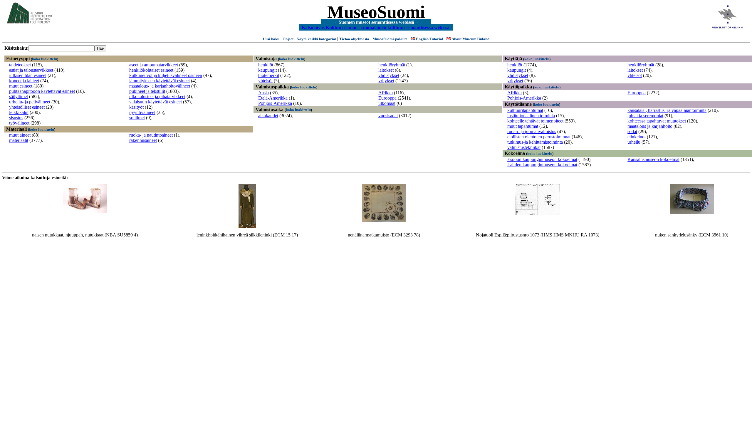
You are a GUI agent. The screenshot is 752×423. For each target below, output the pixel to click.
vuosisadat (388, 115)
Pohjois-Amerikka (275, 103)
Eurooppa (387, 97)
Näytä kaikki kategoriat (317, 39)
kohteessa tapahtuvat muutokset (656, 120)
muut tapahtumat (522, 126)
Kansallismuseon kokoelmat (653, 159)
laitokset (386, 70)
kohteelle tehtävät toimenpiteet (535, 120)
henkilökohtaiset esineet (151, 70)
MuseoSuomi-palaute (389, 39)
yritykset (386, 80)
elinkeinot (636, 136)
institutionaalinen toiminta (531, 115)
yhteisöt (265, 80)
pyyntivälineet (142, 112)
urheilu (633, 142)
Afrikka (385, 92)
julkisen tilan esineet (27, 75)
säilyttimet (18, 96)
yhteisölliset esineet (27, 107)
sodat (632, 131)
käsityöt (136, 107)
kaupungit (267, 70)
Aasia (263, 92)
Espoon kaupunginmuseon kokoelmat (542, 159)
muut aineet (20, 134)
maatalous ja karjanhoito (649, 126)
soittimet (137, 117)
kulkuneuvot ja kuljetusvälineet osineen (165, 75)
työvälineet (19, 122)
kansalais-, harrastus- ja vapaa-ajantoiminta (666, 110)
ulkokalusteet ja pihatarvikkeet (157, 96)
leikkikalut (18, 112)
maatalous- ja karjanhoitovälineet (159, 85)
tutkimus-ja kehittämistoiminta (535, 142)
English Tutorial (429, 39)
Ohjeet (288, 39)
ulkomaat (386, 103)
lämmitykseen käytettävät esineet (159, 80)
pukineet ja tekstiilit (147, 91)
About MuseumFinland (470, 39)
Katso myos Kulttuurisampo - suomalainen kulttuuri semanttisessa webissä (375, 27)
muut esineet (20, 85)
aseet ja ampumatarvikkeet (153, 64)
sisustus (16, 117)
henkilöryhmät (391, 64)
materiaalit (18, 140)
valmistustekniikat (523, 147)
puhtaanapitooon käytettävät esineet (42, 91)
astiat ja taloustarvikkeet (31, 70)
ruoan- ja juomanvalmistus (531, 131)
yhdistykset (388, 75)
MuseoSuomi (376, 12)
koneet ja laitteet (24, 80)
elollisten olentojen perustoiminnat (538, 136)
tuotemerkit (268, 75)
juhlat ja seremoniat (645, 115)
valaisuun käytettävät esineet (155, 101)
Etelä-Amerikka (273, 97)
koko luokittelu (44, 59)
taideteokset (20, 64)
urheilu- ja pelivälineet (29, 101)
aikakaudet (268, 115)
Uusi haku (271, 39)
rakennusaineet (143, 140)
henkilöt (265, 64)
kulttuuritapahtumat (525, 110)
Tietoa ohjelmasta (354, 39)
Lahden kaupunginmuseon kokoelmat (542, 164)
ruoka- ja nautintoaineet (151, 134)
